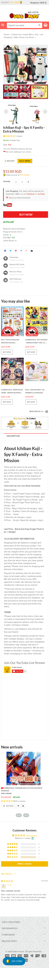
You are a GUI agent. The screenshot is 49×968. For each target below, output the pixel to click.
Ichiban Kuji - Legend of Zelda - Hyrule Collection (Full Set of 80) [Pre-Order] (21, 790)
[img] (7, 881)
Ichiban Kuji (16, 34)
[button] (9, 136)
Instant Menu (28, 34)
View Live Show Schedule (19, 198)
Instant (11, 161)
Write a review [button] (24, 864)
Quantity (6, 181)
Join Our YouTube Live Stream (24, 663)
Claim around (17, 175)
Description (13, 436)
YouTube (41, 194)
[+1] (26, 251)
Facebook (30, 194)
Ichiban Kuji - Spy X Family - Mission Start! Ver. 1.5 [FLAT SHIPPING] (36, 341)
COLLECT (10, 2)
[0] (5, 251)
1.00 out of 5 (31, 836)
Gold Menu (25, 161)
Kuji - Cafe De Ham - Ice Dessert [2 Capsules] (35, 391)
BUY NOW (7, 352)
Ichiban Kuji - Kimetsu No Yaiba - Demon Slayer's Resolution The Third (12, 391)
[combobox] (24, 25)
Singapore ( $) (38, 2)
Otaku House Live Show (23, 37)
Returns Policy (16, 272)
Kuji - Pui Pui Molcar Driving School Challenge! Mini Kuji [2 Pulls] (11, 341)
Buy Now (11, 806)
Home (6, 34)
